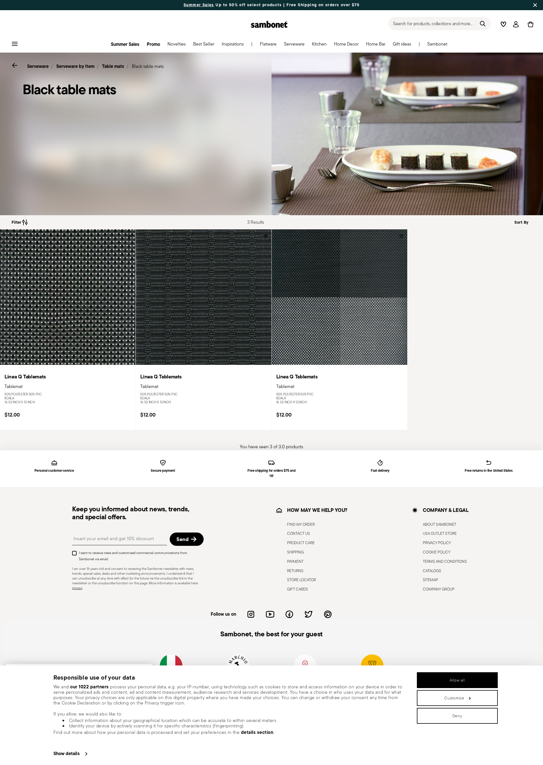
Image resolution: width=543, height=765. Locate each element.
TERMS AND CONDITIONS (445, 561)
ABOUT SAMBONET (439, 524)
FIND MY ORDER (301, 524)
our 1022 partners (89, 686)
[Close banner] (535, 5)
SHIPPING (295, 552)
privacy (77, 587)
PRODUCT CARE (301, 543)
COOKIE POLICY (436, 552)
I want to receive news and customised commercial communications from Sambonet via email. (133, 555)
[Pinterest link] (327, 614)
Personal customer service (54, 470)
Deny (457, 716)
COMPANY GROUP (438, 589)
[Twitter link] (308, 614)
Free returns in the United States (488, 470)
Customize (454, 698)
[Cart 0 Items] (529, 24)
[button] (268, 45)
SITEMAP (430, 580)
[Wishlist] (128, 238)
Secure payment (163, 470)
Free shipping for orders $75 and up (271, 473)
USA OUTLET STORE (440, 533)
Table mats (113, 66)
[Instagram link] (250, 614)
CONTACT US (298, 533)
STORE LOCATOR (301, 580)
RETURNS (295, 571)
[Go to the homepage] (269, 24)
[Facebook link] (289, 614)
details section (257, 732)
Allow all (457, 680)
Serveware (38, 66)
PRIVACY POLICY (437, 543)
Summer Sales (199, 5)
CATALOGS (432, 571)
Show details (66, 753)
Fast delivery (380, 470)
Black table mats (148, 66)
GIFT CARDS (297, 589)
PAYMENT (295, 561)
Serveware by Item (75, 66)
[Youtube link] (270, 614)
